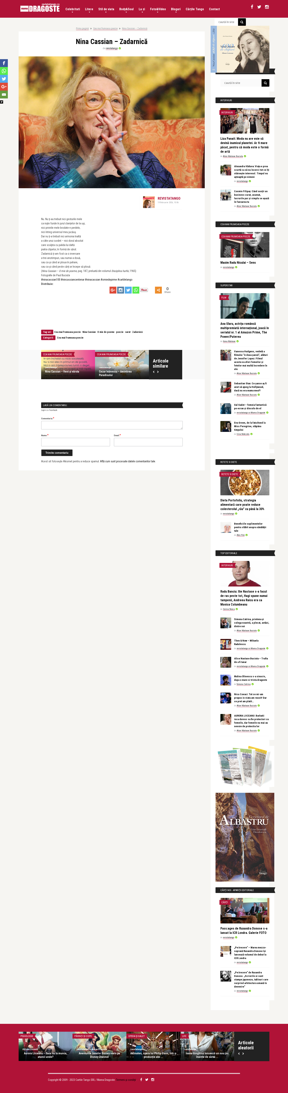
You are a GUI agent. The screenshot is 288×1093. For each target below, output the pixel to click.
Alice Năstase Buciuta (233, 156)
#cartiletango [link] (125, 279)
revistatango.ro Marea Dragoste (251, 412)
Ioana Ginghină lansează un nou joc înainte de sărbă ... (207, 1055)
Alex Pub (241, 535)
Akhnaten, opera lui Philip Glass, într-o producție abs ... (153, 1055)
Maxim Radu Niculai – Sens (82, 371)
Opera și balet (136, 1036)
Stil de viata (106, 9)
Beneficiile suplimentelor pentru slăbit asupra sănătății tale (250, 527)
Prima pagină (82, 28)
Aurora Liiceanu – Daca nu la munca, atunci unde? (45, 1055)
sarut (127, 332)
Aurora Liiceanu (30, 1049)
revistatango (112, 48)
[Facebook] (4, 63)
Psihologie (27, 1036)
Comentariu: (47, 418)
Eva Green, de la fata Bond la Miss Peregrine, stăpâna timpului (249, 426)
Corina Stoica (229, 609)
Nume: (45, 435)
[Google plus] (113, 290)
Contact (214, 9)
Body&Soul (126, 9)
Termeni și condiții (126, 1079)
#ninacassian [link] (92, 279)
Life (184, 1036)
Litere (89, 9)
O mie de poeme (105, 332)
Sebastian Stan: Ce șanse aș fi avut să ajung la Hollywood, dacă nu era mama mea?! (250, 387)
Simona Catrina (244, 684)
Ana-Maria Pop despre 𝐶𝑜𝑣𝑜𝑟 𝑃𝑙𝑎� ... (142, 371)
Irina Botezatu (243, 434)
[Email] (4, 94)
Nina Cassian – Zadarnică (134, 28)
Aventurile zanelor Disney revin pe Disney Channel (99, 1055)
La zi (142, 9)
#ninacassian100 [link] (50, 279)
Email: (117, 435)
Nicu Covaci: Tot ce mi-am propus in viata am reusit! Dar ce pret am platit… (250, 698)
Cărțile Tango (195, 9)
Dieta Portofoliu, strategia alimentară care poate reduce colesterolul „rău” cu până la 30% (242, 504)
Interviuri (124, 354)
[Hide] (1, 102)
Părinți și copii (83, 1036)
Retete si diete (229, 474)
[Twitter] (128, 290)
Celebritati (72, 9)
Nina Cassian (89, 332)
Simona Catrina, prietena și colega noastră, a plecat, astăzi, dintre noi (251, 623)
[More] (158, 290)
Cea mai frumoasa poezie (105, 28)
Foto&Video (158, 9)
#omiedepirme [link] (109, 279)
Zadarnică (137, 332)
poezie (119, 332)
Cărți (224, 902)
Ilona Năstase (229, 341)
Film (223, 297)
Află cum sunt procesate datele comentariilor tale (127, 461)
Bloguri (176, 9)
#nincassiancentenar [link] (72, 279)
